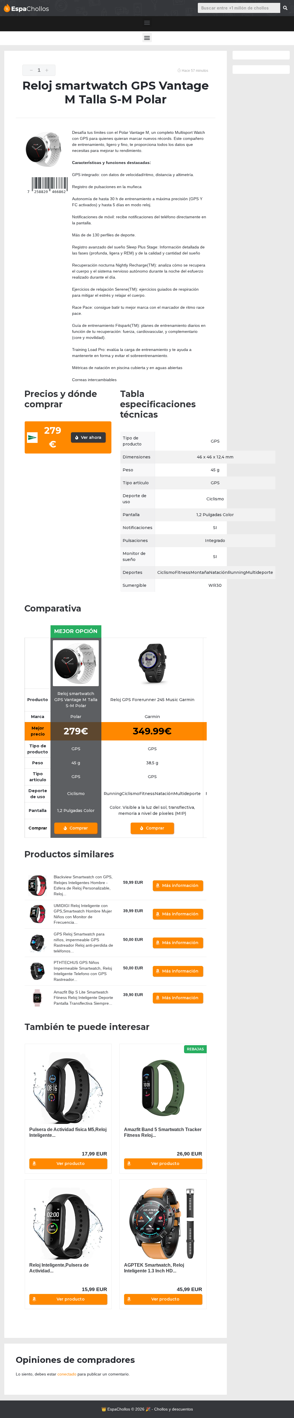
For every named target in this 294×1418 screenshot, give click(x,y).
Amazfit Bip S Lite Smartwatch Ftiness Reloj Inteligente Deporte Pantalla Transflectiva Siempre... (83, 998)
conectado (66, 1374)
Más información (180, 885)
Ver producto (71, 1163)
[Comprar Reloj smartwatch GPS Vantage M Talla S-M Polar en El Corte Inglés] (76, 662)
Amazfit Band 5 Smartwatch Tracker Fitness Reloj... (163, 1132)
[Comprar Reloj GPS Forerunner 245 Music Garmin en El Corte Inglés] (152, 662)
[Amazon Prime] (131, 889)
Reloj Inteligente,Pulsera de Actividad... (59, 1268)
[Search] (285, 8)
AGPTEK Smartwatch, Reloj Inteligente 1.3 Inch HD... (154, 1268)
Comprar (78, 828)
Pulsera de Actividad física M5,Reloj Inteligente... (68, 1132)
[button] (147, 22)
